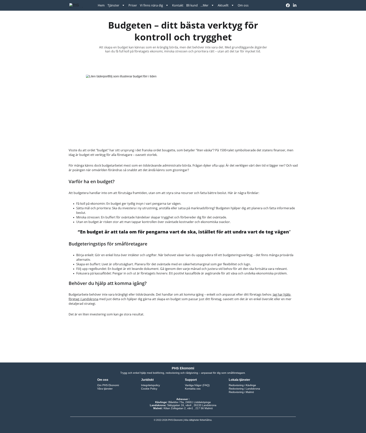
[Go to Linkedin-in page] (295, 5)
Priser (132, 5)
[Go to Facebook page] (289, 5)
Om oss (243, 5)
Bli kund (192, 5)
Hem (101, 5)
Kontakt (177, 5)
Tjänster (113, 5)
